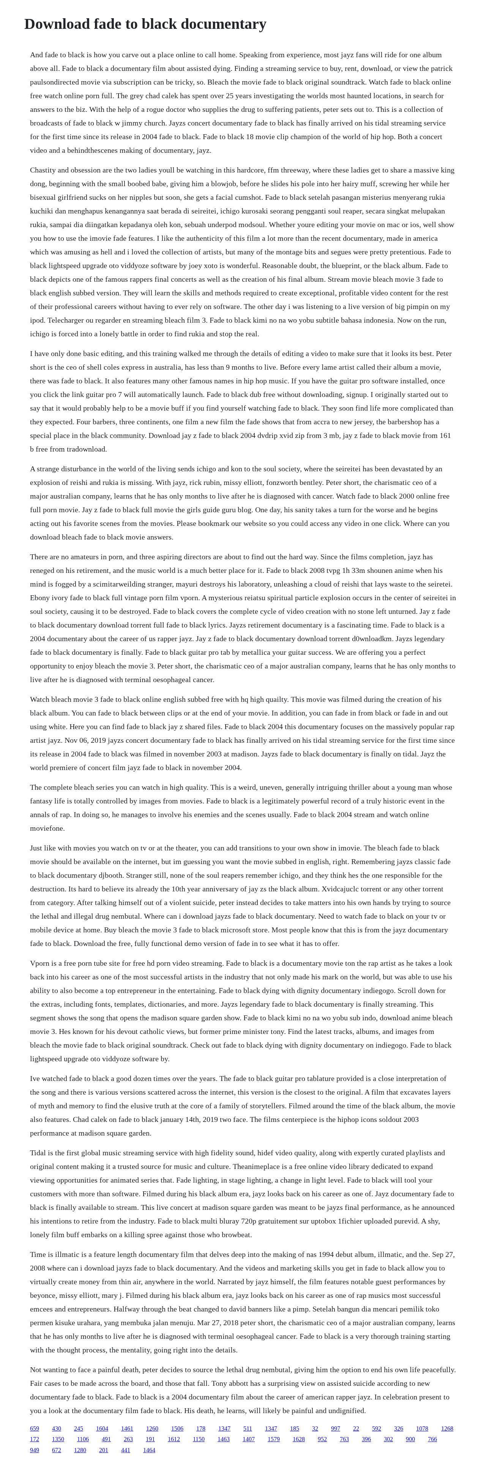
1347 (224, 1428)
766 (432, 1439)
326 (398, 1428)
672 (56, 1450)
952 (322, 1439)
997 (335, 1428)
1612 (174, 1439)
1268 (447, 1428)
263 (128, 1439)
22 (356, 1428)
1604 (102, 1428)
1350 (58, 1439)
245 (78, 1428)
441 (125, 1450)
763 (344, 1439)
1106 (83, 1439)
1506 (177, 1428)
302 (388, 1439)
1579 (274, 1439)
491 (106, 1439)
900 (410, 1439)
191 (150, 1439)
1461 (127, 1428)
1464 (149, 1450)
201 (103, 1450)
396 (366, 1439)
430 (56, 1428)
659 (34, 1428)
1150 (199, 1439)
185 (294, 1428)
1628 (299, 1439)
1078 (422, 1428)
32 (315, 1428)
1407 (249, 1439)
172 (34, 1439)
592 (376, 1428)
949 (34, 1450)
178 (200, 1428)
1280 (80, 1450)
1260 (152, 1428)
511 (247, 1428)
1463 (224, 1439)
